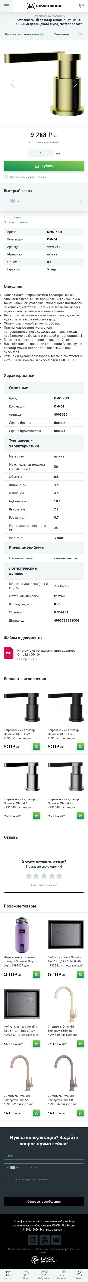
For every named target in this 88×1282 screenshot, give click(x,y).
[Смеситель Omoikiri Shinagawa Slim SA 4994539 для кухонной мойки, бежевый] (22, 1073)
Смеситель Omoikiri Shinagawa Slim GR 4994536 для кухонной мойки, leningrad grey (63, 1102)
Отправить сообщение (44, 1201)
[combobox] (12, 201)
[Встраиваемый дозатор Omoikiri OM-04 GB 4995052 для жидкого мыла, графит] (66, 707)
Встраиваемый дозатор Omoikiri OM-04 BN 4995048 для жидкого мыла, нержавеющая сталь (65, 805)
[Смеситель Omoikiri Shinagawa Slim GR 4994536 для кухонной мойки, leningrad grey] (66, 1073)
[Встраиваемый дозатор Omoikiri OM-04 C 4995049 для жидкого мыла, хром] (22, 776)
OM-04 (52, 239)
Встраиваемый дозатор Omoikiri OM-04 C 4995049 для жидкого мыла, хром (19, 805)
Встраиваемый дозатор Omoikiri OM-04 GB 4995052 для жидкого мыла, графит (63, 736)
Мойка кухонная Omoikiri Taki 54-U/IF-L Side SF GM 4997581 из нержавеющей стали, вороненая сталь (66, 963)
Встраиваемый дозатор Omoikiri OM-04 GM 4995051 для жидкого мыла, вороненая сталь (19, 736)
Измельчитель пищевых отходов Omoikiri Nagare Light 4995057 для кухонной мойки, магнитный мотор (20, 965)
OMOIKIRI (54, 232)
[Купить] (36, 746)
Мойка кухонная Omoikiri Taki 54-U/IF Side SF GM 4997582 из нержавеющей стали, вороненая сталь (22, 1033)
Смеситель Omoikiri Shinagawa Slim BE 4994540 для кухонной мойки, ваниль (63, 1033)
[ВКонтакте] (56, 1240)
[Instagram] (33, 1240)
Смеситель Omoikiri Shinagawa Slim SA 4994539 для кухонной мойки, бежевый (19, 1102)
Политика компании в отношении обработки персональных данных (44, 1250)
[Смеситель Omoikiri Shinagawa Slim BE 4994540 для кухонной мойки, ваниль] (66, 1004)
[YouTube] (45, 1240)
